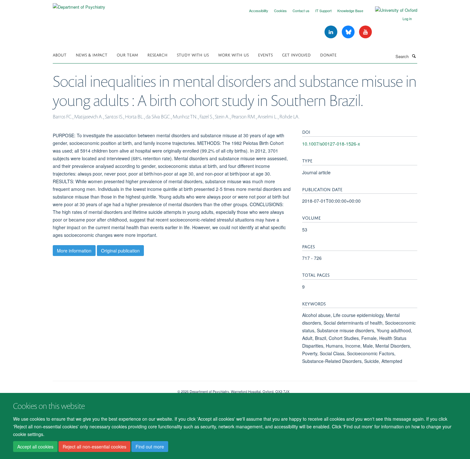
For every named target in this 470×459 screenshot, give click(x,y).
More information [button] (74, 250)
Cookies (280, 10)
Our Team (127, 54)
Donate (328, 54)
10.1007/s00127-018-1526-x (331, 143)
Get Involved (296, 54)
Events (265, 54)
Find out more (150, 446)
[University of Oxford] (391, 10)
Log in (407, 18)
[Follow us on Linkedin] (332, 32)
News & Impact (91, 54)
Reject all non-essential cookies (94, 446)
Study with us (193, 54)
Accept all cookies (35, 446)
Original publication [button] (120, 250)
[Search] (413, 55)
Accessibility (258, 10)
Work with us (233, 54)
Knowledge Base (350, 10)
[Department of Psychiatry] (79, 5)
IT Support (323, 10)
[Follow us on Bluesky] (349, 32)
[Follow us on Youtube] (365, 32)
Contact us (301, 10)
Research (157, 54)
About (60, 54)
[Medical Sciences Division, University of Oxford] (110, 389)
